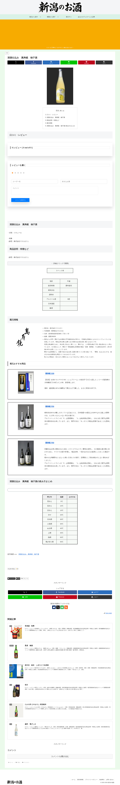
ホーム (73, 779)
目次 (57, 110)
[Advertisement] (60, 33)
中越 (19, 578)
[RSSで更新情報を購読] (66, 607)
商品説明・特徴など (53, 120)
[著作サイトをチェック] (54, 607)
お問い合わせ (109, 779)
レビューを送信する (20, 200)
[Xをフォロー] (58, 607)
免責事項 (101, 779)
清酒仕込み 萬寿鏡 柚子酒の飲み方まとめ (61, 126)
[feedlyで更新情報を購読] (62, 607)
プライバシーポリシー (91, 779)
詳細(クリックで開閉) (61, 263)
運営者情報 (80, 779)
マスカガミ (12, 578)
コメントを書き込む (60, 756)
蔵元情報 (49, 123)
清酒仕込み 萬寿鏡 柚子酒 (56, 117)
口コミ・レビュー (52, 114)
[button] (104, 62)
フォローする (13, 568)
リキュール (25, 578)
